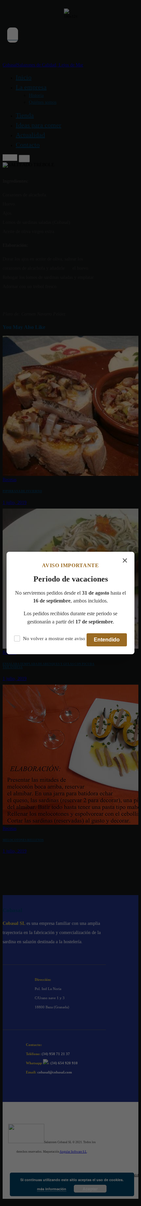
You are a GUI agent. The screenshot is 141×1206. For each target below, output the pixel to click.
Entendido (107, 639)
